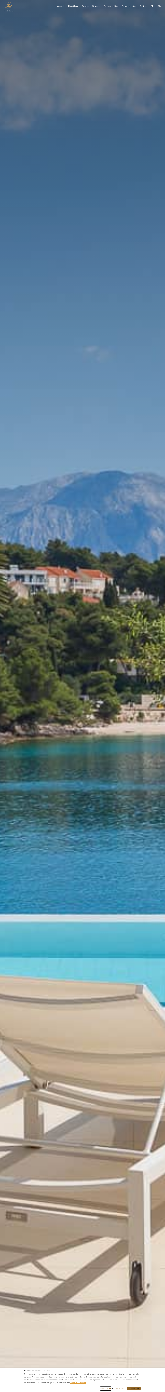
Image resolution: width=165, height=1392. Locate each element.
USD (159, 6)
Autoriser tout (133, 1389)
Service (85, 6)
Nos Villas (73, 6)
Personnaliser (105, 1389)
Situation (96, 6)
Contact (143, 6)
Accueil (60, 6)
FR (152, 6)
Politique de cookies (78, 1383)
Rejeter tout (119, 1389)
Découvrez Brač (111, 6)
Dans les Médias (129, 6)
